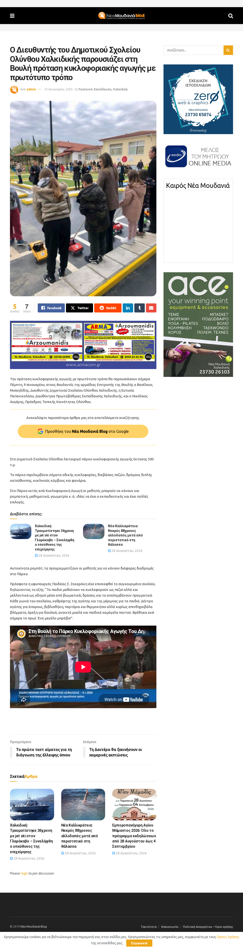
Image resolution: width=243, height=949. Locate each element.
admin (31, 89)
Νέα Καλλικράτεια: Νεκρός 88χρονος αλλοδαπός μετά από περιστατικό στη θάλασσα (125, 535)
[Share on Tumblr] (139, 307)
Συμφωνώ (139, 943)
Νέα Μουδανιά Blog (33, 926)
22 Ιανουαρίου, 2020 (58, 89)
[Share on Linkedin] (128, 307)
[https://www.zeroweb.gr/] (198, 99)
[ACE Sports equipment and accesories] (198, 324)
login (24, 873)
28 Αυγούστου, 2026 (53, 555)
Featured (85, 89)
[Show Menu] (12, 15)
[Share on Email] (151, 307)
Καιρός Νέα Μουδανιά (198, 185)
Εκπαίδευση (103, 89)
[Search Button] (230, 15)
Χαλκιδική (120, 89)
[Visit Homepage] (121, 15)
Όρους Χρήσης (228, 937)
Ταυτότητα (149, 926)
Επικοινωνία (169, 926)
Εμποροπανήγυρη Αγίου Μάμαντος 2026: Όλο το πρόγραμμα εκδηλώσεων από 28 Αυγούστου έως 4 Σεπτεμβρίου (134, 836)
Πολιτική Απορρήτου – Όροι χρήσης (208, 926)
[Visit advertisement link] (83, 345)
